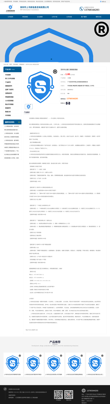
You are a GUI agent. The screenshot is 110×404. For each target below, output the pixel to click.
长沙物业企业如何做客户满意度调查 (12, 154)
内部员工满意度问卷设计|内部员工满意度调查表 (12, 147)
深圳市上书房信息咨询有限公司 (39, 392)
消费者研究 (8, 93)
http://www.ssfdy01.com (32, 330)
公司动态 (69, 17)
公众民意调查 (9, 100)
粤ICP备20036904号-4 (25, 392)
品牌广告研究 (9, 89)
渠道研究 (21, 64)
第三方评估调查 (10, 78)
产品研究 (8, 82)
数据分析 (8, 111)
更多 (19, 122)
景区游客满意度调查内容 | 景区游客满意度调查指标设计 (12, 129)
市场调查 (8, 115)
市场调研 (8, 75)
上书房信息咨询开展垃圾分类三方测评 (76, 374)
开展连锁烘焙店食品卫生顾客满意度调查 (12, 144)
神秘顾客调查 (9, 97)
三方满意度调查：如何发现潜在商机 (12, 126)
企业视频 (40, 17)
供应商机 (25, 17)
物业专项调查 (9, 104)
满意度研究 (8, 86)
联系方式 (98, 17)
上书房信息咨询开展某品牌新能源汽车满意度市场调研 (59, 374)
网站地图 (35, 397)
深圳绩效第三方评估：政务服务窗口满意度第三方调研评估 (12, 158)
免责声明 (23, 397)
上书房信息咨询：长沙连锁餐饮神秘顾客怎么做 (12, 133)
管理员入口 (29, 397)
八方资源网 (18, 397)
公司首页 (10, 17)
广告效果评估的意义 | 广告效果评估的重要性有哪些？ (12, 151)
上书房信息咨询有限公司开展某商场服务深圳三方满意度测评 (40, 374)
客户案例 (84, 17)
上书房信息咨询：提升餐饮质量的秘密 (12, 140)
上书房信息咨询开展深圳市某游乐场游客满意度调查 (18, 374)
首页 (10, 64)
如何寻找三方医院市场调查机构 (12, 137)
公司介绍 (54, 17)
